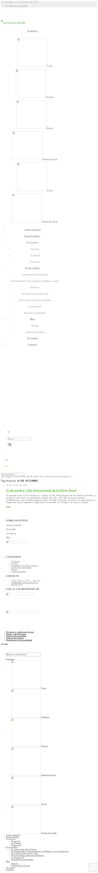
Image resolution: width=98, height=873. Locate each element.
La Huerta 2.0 (34, 307)
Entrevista (35, 262)
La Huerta (35, 255)
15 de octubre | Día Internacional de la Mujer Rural (41, 490)
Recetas (35, 326)
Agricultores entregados (35, 313)
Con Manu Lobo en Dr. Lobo (35, 294)
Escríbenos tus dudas (17, 6)
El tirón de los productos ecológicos (35, 300)
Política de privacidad (16, 636)
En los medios (32, 268)
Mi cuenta (32, 338)
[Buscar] (10, 445)
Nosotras (35, 249)
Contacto (32, 345)
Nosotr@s (11, 529)
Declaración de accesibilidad (19, 640)
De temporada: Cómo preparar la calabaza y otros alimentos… (40, 852)
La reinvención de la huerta (35, 275)
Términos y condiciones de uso (20, 632)
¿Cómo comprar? (32, 230)
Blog (32, 319)
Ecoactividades (32, 236)
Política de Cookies (15, 638)
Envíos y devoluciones (16, 634)
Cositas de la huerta (35, 332)
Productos (32, 31)
